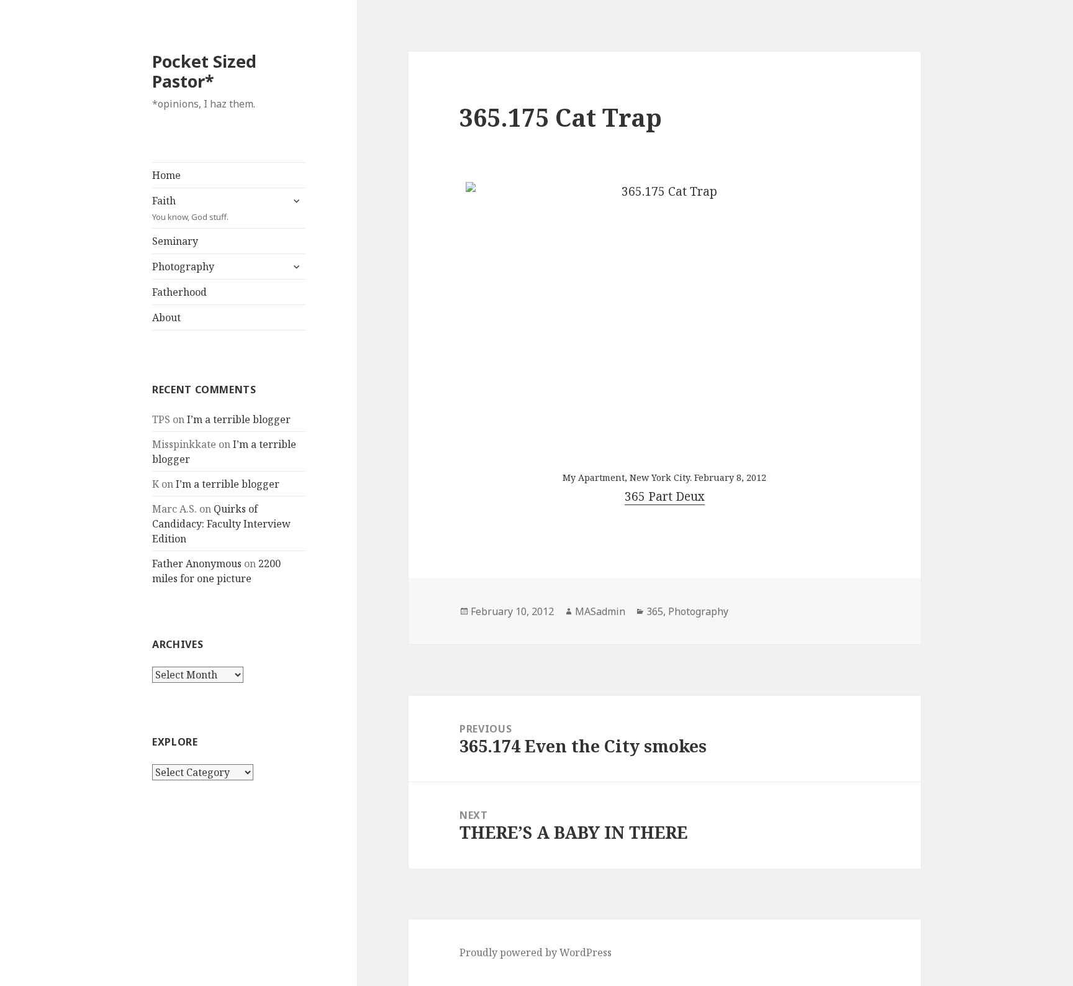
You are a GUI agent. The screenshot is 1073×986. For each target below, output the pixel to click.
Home (166, 175)
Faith (190, 208)
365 (654, 611)
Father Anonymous (197, 563)
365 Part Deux (665, 496)
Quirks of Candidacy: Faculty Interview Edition (221, 523)
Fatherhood (179, 292)
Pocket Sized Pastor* (204, 71)
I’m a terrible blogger (239, 419)
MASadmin (600, 611)
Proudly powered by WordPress (536, 952)
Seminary (175, 241)
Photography (183, 266)
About (166, 317)
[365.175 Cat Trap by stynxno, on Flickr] (664, 314)
